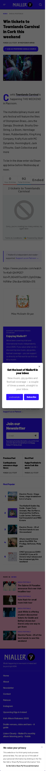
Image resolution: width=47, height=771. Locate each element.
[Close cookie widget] (42, 747)
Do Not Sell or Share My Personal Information (22, 766)
